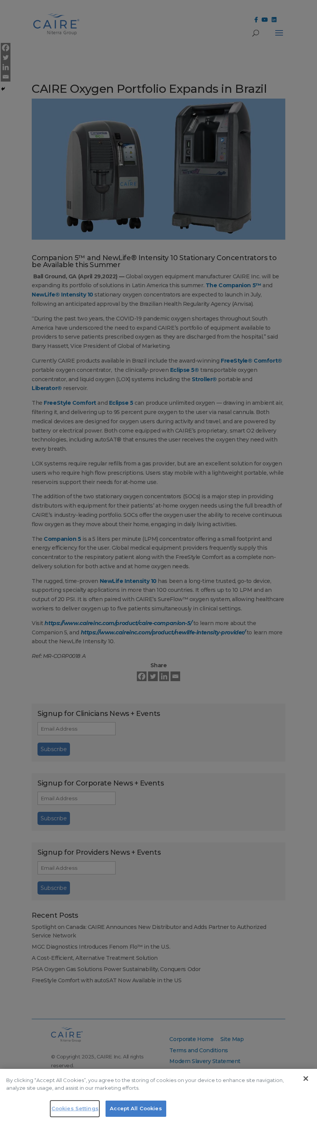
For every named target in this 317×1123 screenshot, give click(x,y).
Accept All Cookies (136, 1108)
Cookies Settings (75, 1108)
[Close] (305, 1078)
